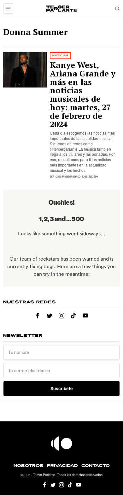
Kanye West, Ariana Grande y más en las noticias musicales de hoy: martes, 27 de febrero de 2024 (82, 95)
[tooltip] (37, 316)
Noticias (60, 55)
